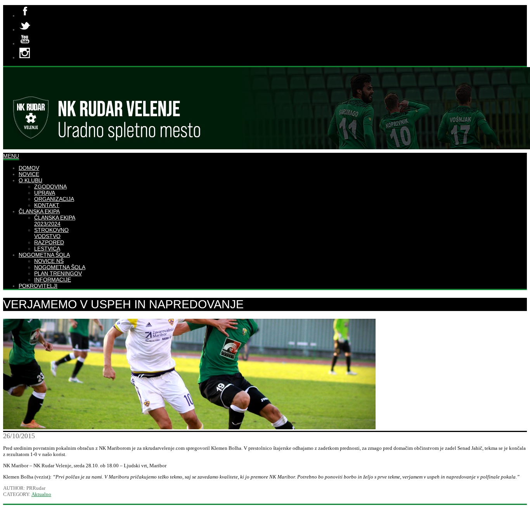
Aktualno (41, 494)
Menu (11, 156)
